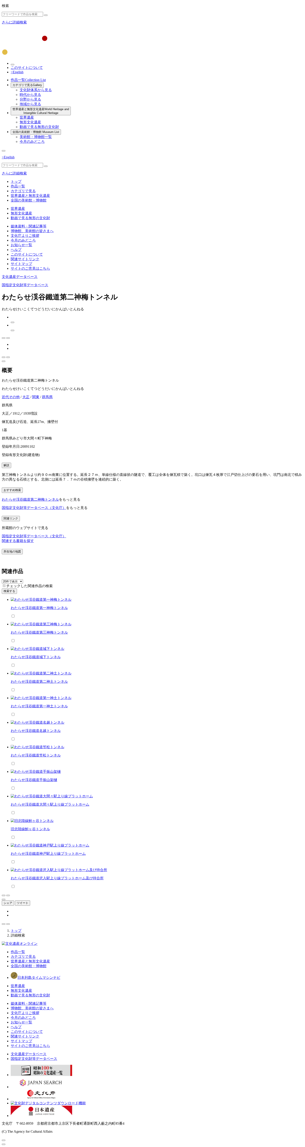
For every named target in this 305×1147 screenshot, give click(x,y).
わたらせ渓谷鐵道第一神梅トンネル (39, 608)
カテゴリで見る (27, 85)
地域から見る (30, 104)
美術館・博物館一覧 (36, 137)
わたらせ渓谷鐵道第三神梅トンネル (39, 632)
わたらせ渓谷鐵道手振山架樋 (34, 780)
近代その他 (11, 397)
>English (17, 72)
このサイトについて (27, 67)
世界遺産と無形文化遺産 (41, 111)
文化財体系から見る (36, 90)
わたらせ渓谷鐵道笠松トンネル (36, 755)
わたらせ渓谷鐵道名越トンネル (36, 731)
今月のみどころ (32, 141)
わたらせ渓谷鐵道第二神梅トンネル (30, 499)
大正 (25, 397)
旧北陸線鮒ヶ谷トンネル (30, 829)
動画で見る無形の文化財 (39, 127)
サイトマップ (21, 264)
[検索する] (46, 15)
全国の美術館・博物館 (36, 132)
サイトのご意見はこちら (30, 268)
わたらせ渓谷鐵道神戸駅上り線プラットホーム (48, 853)
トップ (16, 181)
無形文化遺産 (30, 122)
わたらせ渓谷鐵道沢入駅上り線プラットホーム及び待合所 (57, 878)
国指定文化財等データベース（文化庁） (34, 508)
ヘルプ (16, 250)
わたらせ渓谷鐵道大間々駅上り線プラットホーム (50, 804)
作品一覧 (28, 80)
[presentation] (4, 585)
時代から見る (30, 95)
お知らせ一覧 (21, 245)
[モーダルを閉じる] (3, 1140)
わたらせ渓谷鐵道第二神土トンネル (39, 681)
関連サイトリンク (25, 259)
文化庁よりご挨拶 (25, 235)
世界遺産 (27, 117)
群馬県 (47, 397)
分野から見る (30, 99)
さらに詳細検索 (14, 22)
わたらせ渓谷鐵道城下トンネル (36, 657)
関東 (35, 397)
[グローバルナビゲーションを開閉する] (3, 150)
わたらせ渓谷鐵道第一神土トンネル (39, 706)
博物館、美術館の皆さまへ (32, 231)
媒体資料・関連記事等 (28, 226)
